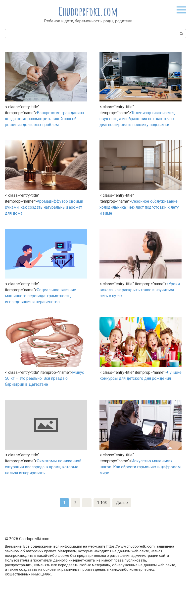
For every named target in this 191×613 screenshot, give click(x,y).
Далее (122, 502)
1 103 (102, 502)
